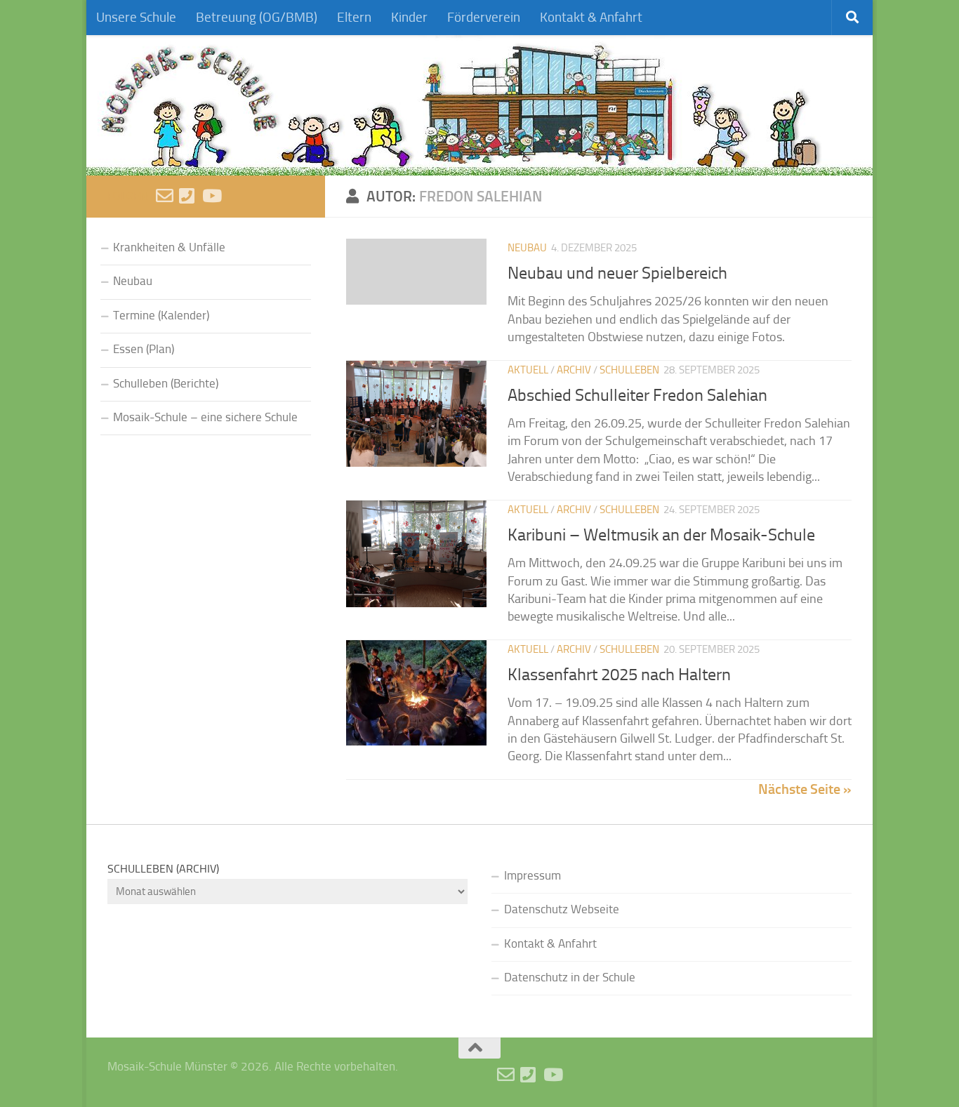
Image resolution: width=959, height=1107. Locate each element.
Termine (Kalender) (161, 315)
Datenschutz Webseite (561, 909)
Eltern (354, 17)
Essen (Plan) (143, 349)
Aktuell (528, 370)
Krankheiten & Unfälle (169, 247)
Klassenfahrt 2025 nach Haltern (619, 674)
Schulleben (629, 370)
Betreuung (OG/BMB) (256, 17)
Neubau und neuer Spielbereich (617, 273)
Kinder (409, 17)
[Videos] (211, 195)
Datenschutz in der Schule (569, 977)
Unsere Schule (136, 17)
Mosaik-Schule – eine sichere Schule (205, 417)
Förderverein (483, 17)
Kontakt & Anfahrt (591, 17)
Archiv (574, 370)
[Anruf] (188, 195)
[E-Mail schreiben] (164, 195)
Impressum (532, 875)
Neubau (527, 247)
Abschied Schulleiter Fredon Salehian (637, 395)
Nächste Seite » (805, 789)
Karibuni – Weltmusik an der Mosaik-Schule (661, 534)
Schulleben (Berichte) (165, 383)
